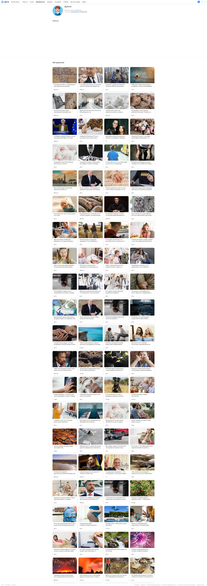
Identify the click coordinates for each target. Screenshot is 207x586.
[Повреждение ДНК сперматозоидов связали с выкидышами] (90, 518)
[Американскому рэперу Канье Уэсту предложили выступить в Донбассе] (65, 570)
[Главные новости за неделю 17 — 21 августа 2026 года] (90, 466)
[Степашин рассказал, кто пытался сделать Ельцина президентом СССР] (90, 79)
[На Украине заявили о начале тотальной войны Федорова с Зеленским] (116, 208)
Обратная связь (200, 584)
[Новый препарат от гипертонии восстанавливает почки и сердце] (65, 389)
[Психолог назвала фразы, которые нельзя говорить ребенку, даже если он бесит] (65, 544)
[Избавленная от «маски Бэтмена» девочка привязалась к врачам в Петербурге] (90, 441)
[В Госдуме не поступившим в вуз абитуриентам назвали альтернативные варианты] (90, 415)
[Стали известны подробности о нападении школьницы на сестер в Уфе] (116, 492)
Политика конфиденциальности (169, 584)
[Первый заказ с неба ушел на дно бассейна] (116, 518)
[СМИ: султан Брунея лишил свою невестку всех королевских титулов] (65, 363)
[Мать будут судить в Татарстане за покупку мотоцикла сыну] (116, 441)
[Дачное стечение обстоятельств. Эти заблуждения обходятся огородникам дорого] (116, 570)
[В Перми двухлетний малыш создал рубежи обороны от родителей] (116, 363)
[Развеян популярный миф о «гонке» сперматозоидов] (142, 544)
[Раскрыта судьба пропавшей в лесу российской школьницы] (116, 79)
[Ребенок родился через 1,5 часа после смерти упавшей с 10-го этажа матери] (116, 182)
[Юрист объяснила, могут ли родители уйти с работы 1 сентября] (116, 260)
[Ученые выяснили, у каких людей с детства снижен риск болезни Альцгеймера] (142, 234)
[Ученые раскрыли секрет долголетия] (142, 389)
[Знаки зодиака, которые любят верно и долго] (142, 415)
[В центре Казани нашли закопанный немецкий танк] (65, 105)
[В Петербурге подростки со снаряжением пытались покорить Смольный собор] (65, 286)
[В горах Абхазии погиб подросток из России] (116, 544)
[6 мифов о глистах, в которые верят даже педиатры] (65, 415)
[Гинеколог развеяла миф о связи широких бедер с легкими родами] (65, 492)
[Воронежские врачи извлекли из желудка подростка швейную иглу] (65, 311)
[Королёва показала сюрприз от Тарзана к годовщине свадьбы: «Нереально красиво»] (116, 131)
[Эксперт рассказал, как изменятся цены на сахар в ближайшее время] (116, 105)
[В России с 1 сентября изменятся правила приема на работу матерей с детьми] (142, 441)
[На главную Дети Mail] (6, 2)
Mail (3, 584)
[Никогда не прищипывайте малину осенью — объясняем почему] (142, 492)
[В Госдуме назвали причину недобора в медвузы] (116, 286)
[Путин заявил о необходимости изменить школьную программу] (90, 182)
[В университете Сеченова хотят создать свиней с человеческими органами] (90, 208)
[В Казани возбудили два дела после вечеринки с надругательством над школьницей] (116, 311)
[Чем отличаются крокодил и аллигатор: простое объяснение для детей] (142, 466)
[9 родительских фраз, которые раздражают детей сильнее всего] (65, 337)
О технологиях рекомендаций (153, 584)
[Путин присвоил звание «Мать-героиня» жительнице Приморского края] (90, 311)
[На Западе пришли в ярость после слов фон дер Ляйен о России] (65, 131)
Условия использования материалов (186, 584)
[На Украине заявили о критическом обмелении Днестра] (65, 466)
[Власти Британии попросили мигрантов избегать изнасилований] (65, 182)
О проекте (136, 584)
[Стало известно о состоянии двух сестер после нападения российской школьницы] (116, 157)
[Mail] (2, 2)
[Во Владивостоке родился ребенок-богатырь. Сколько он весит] (142, 105)
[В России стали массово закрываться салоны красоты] (90, 260)
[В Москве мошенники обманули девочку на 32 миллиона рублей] (142, 182)
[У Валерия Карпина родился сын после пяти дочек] (90, 389)
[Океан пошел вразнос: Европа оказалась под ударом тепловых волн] (90, 337)
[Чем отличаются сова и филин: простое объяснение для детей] (142, 208)
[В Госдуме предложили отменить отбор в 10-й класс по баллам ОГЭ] (142, 570)
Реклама (14, 584)
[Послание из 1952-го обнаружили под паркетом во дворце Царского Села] (65, 79)
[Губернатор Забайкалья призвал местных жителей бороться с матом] (90, 492)
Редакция (143, 584)
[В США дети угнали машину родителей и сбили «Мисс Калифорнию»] (142, 311)
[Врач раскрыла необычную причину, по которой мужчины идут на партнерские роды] (65, 234)
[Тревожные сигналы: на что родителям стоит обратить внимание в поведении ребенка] (142, 260)
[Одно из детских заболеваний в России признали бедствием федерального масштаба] (65, 260)
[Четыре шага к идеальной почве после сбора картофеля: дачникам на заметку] (90, 363)
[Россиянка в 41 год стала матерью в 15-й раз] (65, 208)
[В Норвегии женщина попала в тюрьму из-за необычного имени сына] (142, 157)
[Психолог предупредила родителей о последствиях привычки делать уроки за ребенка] (142, 518)
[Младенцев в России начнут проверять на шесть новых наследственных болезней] (116, 415)
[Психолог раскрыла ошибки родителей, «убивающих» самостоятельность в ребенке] (116, 337)
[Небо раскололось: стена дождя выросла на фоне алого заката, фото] (90, 570)
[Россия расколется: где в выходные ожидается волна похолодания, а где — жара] (116, 389)
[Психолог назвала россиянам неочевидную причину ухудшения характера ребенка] (142, 363)
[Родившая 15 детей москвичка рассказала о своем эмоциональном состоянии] (65, 157)
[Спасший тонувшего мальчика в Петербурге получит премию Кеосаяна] (90, 157)
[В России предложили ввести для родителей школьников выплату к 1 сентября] (65, 518)
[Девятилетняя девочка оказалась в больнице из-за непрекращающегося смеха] (90, 105)
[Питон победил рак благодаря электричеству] (65, 441)
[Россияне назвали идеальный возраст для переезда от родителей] (90, 544)
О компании (7, 584)
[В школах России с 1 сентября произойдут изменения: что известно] (142, 131)
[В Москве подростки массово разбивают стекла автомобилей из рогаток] (142, 79)
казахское (78, 10)
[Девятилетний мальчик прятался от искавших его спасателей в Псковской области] (90, 286)
